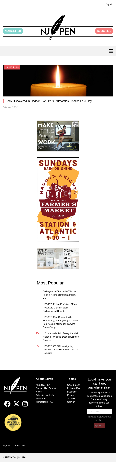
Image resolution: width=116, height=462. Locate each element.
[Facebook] (7, 406)
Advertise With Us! (45, 395)
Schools (71, 398)
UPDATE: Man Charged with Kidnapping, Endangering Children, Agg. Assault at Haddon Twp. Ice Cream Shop (60, 322)
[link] (58, 136)
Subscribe (104, 31)
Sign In (109, 4)
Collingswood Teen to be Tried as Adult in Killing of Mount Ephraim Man (59, 294)
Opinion (71, 402)
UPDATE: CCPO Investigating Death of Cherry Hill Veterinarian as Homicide (60, 349)
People (70, 395)
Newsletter (13, 31)
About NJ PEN (43, 385)
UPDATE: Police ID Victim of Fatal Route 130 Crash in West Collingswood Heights (60, 307)
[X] (16, 406)
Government (73, 385)
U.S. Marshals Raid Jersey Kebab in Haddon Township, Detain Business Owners (61, 336)
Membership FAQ (44, 402)
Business (72, 392)
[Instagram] (25, 406)
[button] (58, 27)
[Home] (16, 389)
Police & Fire (73, 388)
